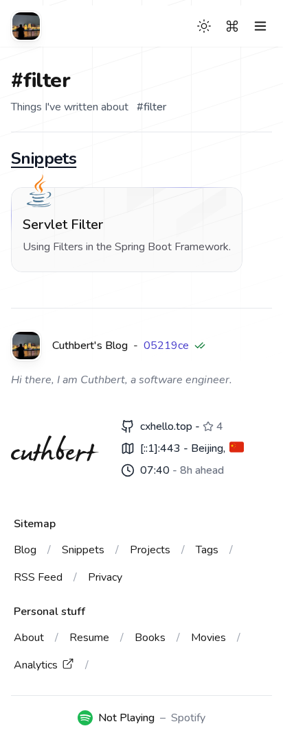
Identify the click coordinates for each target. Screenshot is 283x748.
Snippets (43, 158)
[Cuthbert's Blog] (26, 26)
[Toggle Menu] (260, 26)
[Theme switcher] (204, 26)
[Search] (232, 26)
